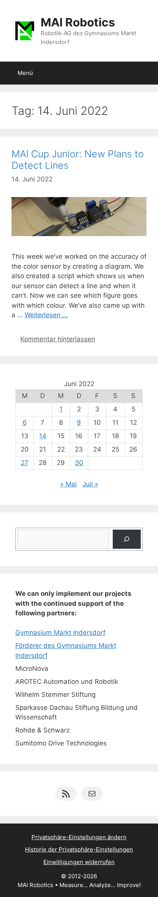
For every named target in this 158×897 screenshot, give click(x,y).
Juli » (90, 484)
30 (79, 462)
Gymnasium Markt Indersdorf (60, 632)
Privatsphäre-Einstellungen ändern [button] (79, 837)
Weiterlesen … (46, 315)
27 (24, 462)
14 (42, 436)
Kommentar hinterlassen (57, 339)
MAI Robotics (78, 22)
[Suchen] (127, 539)
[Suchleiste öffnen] (146, 73)
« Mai (68, 484)
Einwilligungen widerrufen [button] (79, 862)
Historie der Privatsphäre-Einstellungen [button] (79, 849)
